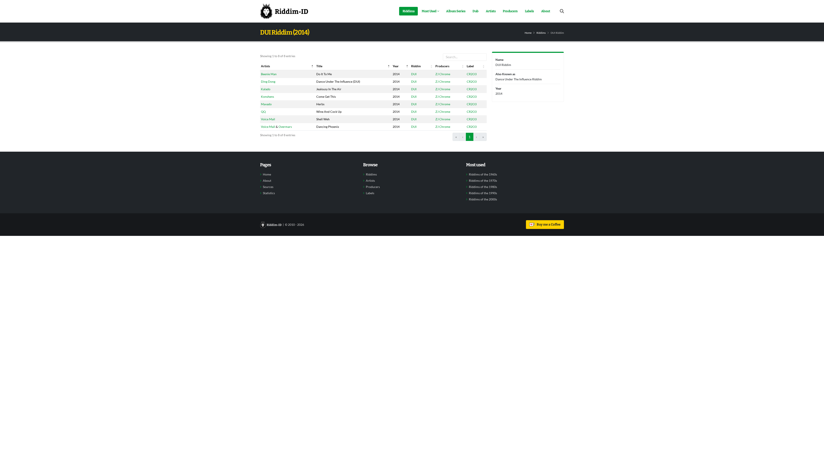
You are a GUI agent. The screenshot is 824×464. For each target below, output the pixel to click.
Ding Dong (268, 81)
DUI (414, 74)
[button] (312, 66)
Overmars (285, 126)
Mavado (266, 104)
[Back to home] (284, 11)
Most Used (429, 11)
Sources (268, 187)
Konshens (267, 96)
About (545, 11)
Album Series (455, 11)
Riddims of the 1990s (483, 193)
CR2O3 (472, 74)
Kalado (265, 89)
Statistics (269, 193)
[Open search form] (562, 11)
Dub (476, 11)
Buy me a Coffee (547, 224)
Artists (491, 11)
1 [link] (470, 137)
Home (528, 32)
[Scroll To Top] (816, 459)
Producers (510, 11)
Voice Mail (268, 119)
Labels (529, 11)
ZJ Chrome (442, 74)
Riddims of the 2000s (483, 199)
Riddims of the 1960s (483, 174)
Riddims (409, 11)
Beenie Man (269, 74)
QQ (263, 111)
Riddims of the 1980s (483, 187)
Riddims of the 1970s (483, 180)
